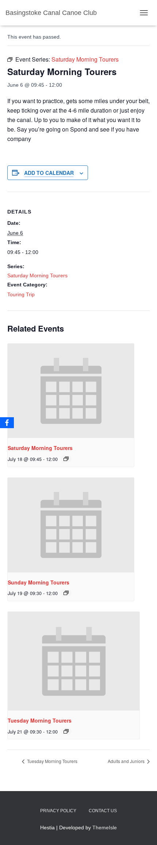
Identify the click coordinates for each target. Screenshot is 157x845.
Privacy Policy (58, 810)
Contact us (103, 810)
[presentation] (71, 391)
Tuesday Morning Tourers (40, 720)
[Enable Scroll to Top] (142, 830)
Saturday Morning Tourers (37, 275)
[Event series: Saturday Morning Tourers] (66, 459)
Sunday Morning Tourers (38, 582)
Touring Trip (21, 294)
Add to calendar (49, 172)
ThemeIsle (104, 827)
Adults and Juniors (127, 761)
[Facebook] (7, 422)
